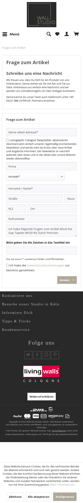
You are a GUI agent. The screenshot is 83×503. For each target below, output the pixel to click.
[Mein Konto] (67, 34)
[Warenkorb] (77, 34)
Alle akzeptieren (38, 497)
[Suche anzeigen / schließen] (49, 34)
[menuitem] (10, 34)
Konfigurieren (65, 497)
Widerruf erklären (42, 396)
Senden (65, 280)
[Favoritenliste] (57, 34)
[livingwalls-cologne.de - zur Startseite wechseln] (41, 14)
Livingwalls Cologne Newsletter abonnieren (39, 140)
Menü (14, 34)
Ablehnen (15, 497)
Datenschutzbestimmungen (45, 265)
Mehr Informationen (62, 484)
